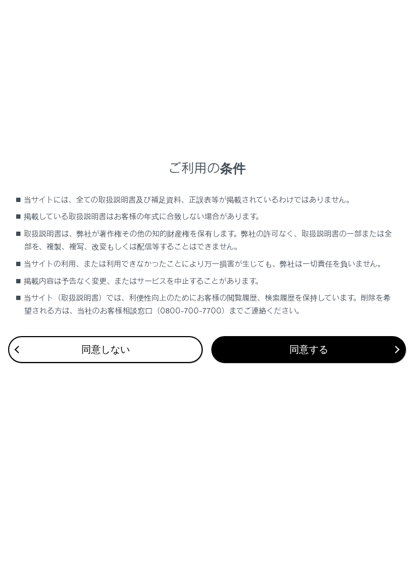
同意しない (105, 349)
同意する (308, 349)
